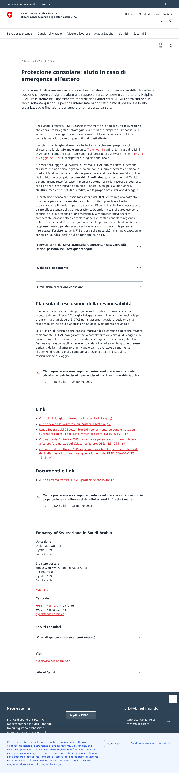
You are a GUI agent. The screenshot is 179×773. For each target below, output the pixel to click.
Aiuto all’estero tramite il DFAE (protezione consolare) (75, 480)
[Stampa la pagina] (160, 45)
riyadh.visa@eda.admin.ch (53, 661)
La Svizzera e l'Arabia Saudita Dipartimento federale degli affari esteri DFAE (49, 15)
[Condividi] (169, 45)
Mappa (40, 590)
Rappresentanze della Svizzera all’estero (140, 722)
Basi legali (56, 764)
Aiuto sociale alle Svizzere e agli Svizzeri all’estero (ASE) (75, 424)
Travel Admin (96, 149)
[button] (19, 33)
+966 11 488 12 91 (48, 605)
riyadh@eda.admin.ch (50, 614)
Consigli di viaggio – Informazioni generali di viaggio (74, 418)
